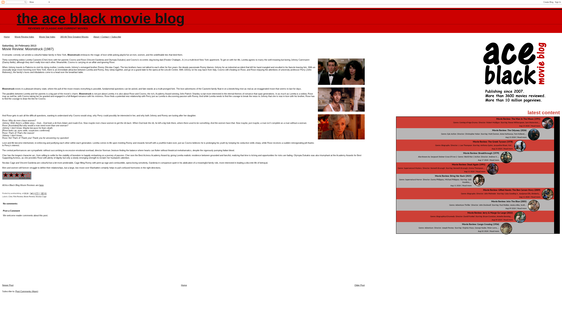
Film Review (18, 197)
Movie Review (29, 197)
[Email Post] (31, 193)
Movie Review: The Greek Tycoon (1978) (493, 142)
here (41, 185)
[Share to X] (39, 193)
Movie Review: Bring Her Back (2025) (453, 176)
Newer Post (7, 285)
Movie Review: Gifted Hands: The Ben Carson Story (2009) (511, 190)
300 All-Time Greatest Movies (74, 37)
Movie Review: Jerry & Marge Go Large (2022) (490, 213)
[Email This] (34, 193)
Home (7, 37)
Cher (10, 197)
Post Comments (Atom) (26, 291)
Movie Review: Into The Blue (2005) (509, 201)
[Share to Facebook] (42, 193)
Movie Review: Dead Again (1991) (468, 165)
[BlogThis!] (37, 193)
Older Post (359, 285)
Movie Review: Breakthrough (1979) (481, 153)
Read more (535, 126)
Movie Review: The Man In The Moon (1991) (518, 119)
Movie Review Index (24, 37)
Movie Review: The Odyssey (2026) (509, 130)
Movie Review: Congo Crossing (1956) (480, 224)
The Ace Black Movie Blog (101, 18)
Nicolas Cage (41, 197)
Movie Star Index (47, 37)
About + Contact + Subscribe (107, 37)
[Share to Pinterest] (45, 193)
